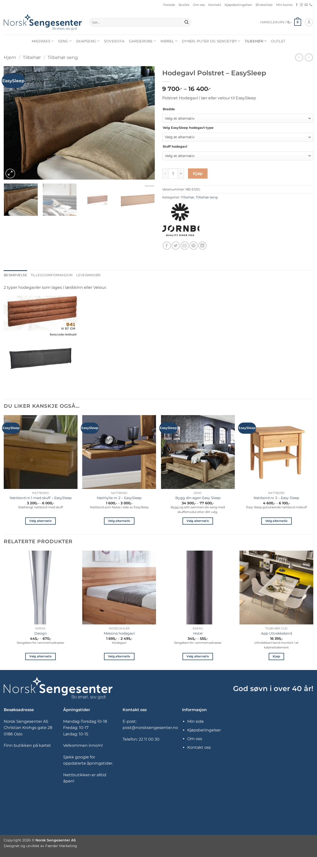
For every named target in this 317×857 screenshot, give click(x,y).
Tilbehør (254, 41)
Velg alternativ (40, 521)
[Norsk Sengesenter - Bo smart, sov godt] (43, 22)
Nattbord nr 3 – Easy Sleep (276, 498)
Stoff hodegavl (175, 146)
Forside (169, 5)
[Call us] (310, 5)
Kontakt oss (199, 747)
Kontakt (214, 5)
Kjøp (198, 173)
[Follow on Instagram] (301, 5)
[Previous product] (309, 57)
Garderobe (141, 41)
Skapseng (86, 41)
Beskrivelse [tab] (15, 275)
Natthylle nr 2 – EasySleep (119, 498)
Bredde (169, 109)
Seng (63, 41)
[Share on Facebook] (167, 245)
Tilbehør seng (63, 57)
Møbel (167, 41)
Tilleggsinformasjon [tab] (52, 275)
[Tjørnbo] (180, 219)
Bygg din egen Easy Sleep (197, 498)
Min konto (284, 5)
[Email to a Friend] (185, 245)
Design (40, 633)
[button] (280, 22)
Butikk (184, 5)
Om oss (199, 5)
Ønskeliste (264, 5)
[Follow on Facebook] (296, 5)
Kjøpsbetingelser (238, 5)
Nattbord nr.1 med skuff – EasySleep (41, 498)
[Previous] (12, 122)
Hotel (198, 633)
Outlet (278, 41)
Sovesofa (114, 41)
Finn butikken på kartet (27, 745)
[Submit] (186, 22)
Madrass (41, 41)
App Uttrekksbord (276, 633)
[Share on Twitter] (176, 245)
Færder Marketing (61, 846)
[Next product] (299, 57)
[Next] (145, 122)
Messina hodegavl (119, 633)
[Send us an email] (306, 5)
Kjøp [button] (276, 656)
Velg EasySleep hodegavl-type (188, 128)
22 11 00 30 (149, 739)
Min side (195, 721)
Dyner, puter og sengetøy (209, 41)
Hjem (10, 57)
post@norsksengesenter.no (150, 727)
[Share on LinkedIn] (202, 245)
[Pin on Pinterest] (193, 245)
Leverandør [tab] (88, 275)
